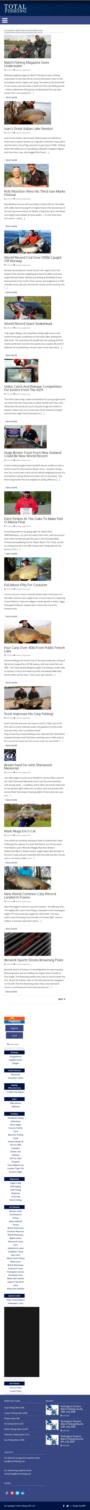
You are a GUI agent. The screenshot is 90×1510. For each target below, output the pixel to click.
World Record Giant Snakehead (28, 323)
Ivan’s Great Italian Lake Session (28, 128)
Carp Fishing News (12, 1407)
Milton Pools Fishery (15, 1258)
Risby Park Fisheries (15, 1288)
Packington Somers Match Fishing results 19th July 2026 (72, 1409)
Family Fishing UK (15, 1141)
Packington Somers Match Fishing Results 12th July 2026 (72, 1424)
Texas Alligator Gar (15, 1165)
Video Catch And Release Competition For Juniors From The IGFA (33, 388)
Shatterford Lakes (16, 1248)
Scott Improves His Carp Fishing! (28, 714)
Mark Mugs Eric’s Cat (20, 831)
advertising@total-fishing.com (17, 1473)
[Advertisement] (21, 1342)
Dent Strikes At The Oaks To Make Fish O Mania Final (33, 520)
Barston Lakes (15, 1211)
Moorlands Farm (15, 1275)
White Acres (15, 1261)
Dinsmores (15, 1074)
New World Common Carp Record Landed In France (30, 895)
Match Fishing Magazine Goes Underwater (26, 64)
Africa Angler (15, 1124)
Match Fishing (15, 1200)
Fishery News (10, 1418)
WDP (84, 1505)
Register (14, 1028)
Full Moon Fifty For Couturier (25, 585)
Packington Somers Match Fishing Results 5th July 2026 (72, 1439)
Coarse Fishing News (13, 1413)
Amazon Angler (15, 1171)
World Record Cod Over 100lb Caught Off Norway (33, 259)
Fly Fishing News (11, 1423)
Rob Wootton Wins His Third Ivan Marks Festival (34, 193)
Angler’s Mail (15, 1183)
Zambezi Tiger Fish (15, 1168)
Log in (14, 1035)
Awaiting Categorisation (23, 70)
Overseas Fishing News (14, 1434)
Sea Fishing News (11, 1439)
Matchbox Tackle (15, 1078)
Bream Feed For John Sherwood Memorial (28, 766)
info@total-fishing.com (14, 1461)
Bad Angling (15, 1186)
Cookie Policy (16, 1391)
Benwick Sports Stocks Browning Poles (33, 960)
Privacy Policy (16, 1387)
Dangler (15, 1063)
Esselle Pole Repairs (15, 1092)
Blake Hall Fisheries (15, 1278)
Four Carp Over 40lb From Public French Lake (34, 649)
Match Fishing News (13, 1429)
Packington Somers (15, 1271)
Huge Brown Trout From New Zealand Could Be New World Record (32, 454)
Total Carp (15, 1196)
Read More (11, 97)
